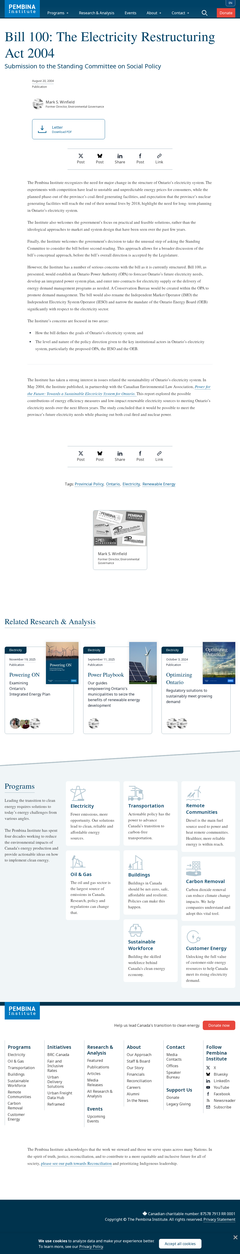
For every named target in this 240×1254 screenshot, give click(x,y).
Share (120, 162)
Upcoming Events (96, 1119)
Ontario (113, 484)
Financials (136, 1074)
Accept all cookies (180, 1243)
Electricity (131, 484)
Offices (172, 1065)
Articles (94, 1073)
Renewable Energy (158, 484)
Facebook (222, 1094)
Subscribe (222, 1107)
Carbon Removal (15, 1106)
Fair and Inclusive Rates (55, 1066)
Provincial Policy (89, 484)
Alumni (133, 1093)
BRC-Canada (58, 1054)
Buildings (16, 1074)
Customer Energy (16, 1117)
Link (159, 162)
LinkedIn (221, 1080)
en (230, 3)
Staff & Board (138, 1061)
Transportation (21, 1067)
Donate (226, 12)
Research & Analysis (96, 12)
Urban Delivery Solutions (55, 1081)
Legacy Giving (178, 1104)
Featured (95, 1060)
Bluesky (221, 1074)
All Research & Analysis (99, 1094)
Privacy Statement (219, 1219)
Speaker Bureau (173, 1075)
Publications (98, 1067)
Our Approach (139, 1054)
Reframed (55, 1104)
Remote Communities (19, 1094)
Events (130, 12)
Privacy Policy (91, 1246)
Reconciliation (139, 1080)
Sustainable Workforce (18, 1083)
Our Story (135, 1067)
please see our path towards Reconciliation (76, 1163)
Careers (134, 1087)
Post (81, 162)
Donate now (219, 1025)
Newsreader (223, 1100)
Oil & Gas (16, 1061)
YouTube (221, 1087)
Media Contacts (174, 1057)
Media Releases (95, 1082)
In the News (137, 1100)
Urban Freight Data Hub (59, 1095)
